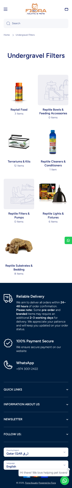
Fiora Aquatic (31, 483)
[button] (66, 9)
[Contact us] (64, 480)
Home (7, 35)
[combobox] (36, 23)
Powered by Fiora (47, 483)
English (11, 466)
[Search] (7, 23)
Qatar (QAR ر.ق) (17, 453)
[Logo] (36, 9)
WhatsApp (25, 363)
